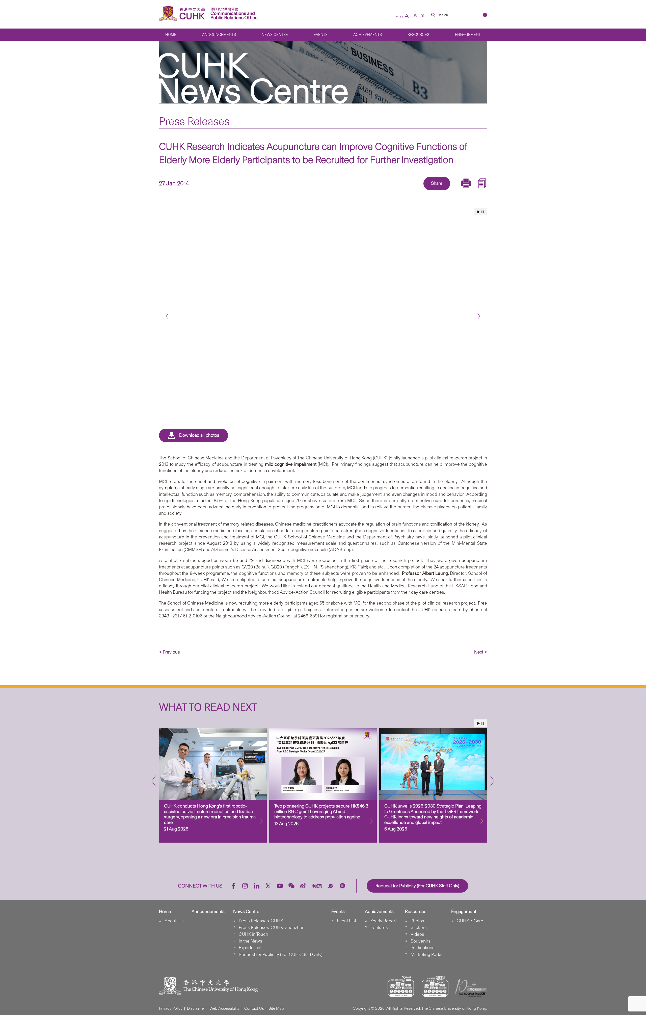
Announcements (219, 34)
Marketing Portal (426, 954)
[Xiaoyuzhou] (331, 886)
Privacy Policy (170, 1008)
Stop (482, 212)
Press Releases (194, 121)
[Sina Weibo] (442, 191)
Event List (346, 921)
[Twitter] (419, 191)
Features (379, 927)
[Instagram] (245, 886)
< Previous (169, 652)
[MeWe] (466, 191)
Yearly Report (383, 921)
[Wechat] (291, 886)
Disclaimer (196, 1008)
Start (478, 212)
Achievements (367, 34)
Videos (417, 934)
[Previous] (167, 316)
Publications (423, 947)
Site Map (276, 1008)
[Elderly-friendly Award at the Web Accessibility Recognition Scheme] (435, 986)
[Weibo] (303, 886)
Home (170, 34)
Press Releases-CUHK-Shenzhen (272, 927)
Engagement (468, 34)
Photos (417, 921)
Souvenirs (420, 941)
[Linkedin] (407, 191)
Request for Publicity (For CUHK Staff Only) (280, 954)
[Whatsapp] (454, 191)
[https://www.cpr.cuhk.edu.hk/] (233, 13)
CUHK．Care (470, 921)
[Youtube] (280, 886)
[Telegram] (431, 191)
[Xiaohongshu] (317, 885)
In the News (250, 941)
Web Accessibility (224, 1008)
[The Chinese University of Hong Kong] (183, 13)
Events (321, 34)
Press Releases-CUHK (261, 921)
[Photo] (323, 308)
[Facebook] (396, 191)
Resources (418, 34)
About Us (174, 921)
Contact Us (254, 1008)
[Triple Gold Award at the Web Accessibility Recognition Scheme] (401, 986)
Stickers (419, 927)
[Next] (478, 316)
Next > (480, 652)
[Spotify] (342, 886)
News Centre (275, 34)
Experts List (250, 947)
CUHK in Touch (253, 934)
